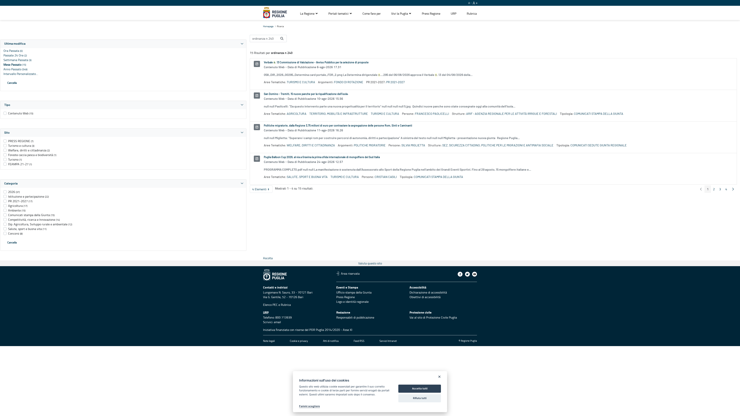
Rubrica (286, 305)
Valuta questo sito (370, 263)
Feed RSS (359, 341)
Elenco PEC (270, 305)
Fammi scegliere (309, 406)
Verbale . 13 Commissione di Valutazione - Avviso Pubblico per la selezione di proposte (316, 62)
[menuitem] (371, 13)
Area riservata (350, 273)
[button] (309, 13)
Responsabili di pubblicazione (355, 317)
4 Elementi (262, 190)
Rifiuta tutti (419, 398)
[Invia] (282, 38)
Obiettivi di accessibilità (425, 297)
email (277, 322)
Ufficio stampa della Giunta (354, 292)
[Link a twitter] (467, 274)
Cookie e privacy (299, 341)
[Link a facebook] (460, 274)
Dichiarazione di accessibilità (428, 292)
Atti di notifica (331, 341)
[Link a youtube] (474, 274)
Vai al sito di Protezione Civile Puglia (433, 317)
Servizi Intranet (388, 341)
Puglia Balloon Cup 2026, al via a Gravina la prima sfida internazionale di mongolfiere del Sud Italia (322, 157)
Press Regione (345, 297)
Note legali (269, 341)
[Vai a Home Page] (275, 12)
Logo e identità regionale (352, 301)
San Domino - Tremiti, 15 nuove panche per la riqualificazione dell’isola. (306, 94)
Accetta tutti (419, 388)
